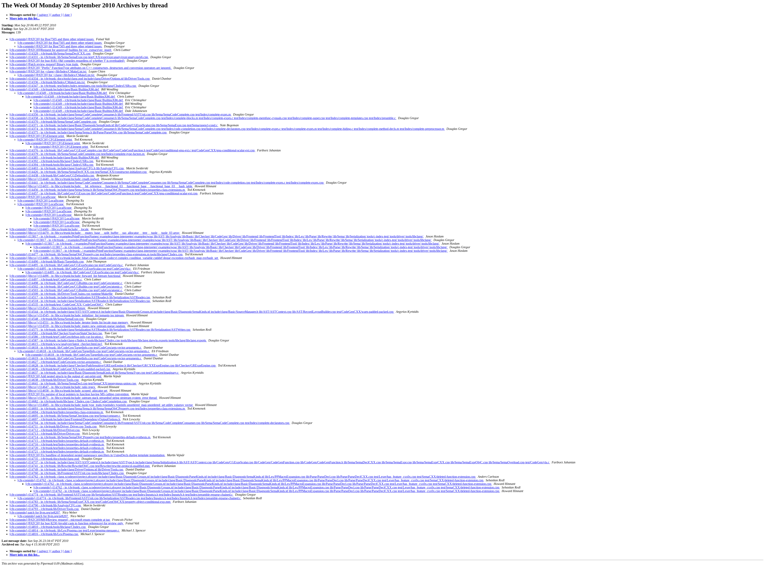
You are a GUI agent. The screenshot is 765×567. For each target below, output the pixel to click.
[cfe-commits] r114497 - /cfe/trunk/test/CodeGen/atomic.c (46, 279)
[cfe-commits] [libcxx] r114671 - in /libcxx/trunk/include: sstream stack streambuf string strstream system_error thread (84, 397)
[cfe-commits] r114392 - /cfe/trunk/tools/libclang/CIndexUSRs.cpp (52, 161)
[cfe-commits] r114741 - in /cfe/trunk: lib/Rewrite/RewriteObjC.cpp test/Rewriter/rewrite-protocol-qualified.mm (80, 466)
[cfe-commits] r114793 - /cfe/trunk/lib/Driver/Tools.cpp (44, 509)
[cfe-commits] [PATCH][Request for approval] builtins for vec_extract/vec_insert (61, 50)
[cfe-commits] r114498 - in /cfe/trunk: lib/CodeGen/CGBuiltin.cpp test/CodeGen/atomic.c (66, 283)
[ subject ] (43, 15)
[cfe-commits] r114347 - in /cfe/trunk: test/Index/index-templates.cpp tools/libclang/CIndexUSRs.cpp (73, 85)
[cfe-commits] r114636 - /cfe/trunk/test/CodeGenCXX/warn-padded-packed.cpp (60, 369)
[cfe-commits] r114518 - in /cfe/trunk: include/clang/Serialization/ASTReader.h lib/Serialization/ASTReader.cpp (80, 301)
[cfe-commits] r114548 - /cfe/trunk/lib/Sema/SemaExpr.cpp (47, 319)
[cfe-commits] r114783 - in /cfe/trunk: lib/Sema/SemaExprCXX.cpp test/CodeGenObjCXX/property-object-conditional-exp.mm (90, 501)
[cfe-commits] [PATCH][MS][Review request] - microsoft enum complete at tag (60, 519)
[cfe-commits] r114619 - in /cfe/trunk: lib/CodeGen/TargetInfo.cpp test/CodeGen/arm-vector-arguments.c (76, 358)
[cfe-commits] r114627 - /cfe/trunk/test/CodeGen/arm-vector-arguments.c (56, 362)
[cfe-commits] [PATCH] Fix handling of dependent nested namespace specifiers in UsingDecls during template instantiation (87, 455)
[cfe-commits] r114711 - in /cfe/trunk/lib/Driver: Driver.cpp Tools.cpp (53, 426)
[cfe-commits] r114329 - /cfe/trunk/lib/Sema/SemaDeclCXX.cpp (50, 53)
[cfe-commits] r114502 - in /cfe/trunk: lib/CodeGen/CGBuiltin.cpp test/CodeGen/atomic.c (66, 286)
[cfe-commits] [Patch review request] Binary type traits (44, 64)
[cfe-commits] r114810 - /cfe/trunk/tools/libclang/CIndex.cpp (48, 527)
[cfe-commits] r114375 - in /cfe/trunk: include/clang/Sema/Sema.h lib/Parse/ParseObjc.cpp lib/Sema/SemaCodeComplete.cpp (88, 132)
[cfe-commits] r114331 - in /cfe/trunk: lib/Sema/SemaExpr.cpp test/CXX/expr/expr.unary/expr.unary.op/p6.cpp (79, 57)
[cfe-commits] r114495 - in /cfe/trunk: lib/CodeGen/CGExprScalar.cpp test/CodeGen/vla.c (67, 265)
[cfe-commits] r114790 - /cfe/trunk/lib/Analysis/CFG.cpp (46, 505)
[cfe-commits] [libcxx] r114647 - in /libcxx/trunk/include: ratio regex (53, 387)
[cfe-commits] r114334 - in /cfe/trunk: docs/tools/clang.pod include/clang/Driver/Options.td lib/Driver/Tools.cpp (80, 78)
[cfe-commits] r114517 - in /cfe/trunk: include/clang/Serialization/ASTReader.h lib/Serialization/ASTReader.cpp (80, 297)
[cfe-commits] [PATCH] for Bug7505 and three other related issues (52, 39)
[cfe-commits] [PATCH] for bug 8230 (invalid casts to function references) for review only (67, 523)
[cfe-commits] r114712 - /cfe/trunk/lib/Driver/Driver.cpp (45, 430)
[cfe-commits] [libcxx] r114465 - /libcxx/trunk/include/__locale (49, 229)
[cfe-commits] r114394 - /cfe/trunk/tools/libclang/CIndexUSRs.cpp (52, 164)
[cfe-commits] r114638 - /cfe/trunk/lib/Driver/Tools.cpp (44, 380)
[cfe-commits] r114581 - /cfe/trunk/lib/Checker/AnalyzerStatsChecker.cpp (56, 333)
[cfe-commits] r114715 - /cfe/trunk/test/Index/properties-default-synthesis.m (57, 440)
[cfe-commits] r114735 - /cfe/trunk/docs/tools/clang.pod (45, 458)
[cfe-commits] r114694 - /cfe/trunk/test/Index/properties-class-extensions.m (57, 412)
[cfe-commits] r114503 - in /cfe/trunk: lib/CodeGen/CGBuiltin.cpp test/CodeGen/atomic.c (66, 290)
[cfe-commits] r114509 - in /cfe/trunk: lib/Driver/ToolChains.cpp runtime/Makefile (61, 293)
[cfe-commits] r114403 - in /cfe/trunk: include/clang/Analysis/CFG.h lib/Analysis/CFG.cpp (67, 168)
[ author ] (56, 15)
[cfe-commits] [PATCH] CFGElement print (37, 136)
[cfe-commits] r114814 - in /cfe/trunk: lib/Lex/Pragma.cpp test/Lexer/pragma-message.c (65, 530)
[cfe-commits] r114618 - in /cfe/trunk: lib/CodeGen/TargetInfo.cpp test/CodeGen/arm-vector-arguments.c (76, 347)
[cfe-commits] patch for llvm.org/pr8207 (35, 512)
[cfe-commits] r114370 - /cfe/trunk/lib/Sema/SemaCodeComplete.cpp (53, 121)
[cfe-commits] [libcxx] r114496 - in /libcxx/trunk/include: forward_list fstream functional (65, 276)
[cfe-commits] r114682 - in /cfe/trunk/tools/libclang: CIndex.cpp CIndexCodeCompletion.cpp (69, 401)
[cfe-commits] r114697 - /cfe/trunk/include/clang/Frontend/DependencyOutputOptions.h (65, 419)
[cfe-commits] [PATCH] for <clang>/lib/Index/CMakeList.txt (48, 71)
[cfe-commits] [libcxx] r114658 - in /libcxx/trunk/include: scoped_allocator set (59, 390)
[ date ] (67, 15)
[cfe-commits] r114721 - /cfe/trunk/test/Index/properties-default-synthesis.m (57, 451)
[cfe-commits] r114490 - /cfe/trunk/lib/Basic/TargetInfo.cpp (47, 261)
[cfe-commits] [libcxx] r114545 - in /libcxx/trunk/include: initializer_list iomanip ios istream (67, 315)
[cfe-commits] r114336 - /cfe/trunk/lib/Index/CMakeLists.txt (47, 82)
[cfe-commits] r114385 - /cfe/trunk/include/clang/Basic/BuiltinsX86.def (55, 157)
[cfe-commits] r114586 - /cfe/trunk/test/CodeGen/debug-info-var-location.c (57, 336)
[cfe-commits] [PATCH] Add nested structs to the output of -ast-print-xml (56, 376)
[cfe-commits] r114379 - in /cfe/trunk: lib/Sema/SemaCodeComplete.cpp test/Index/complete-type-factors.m (77, 154)
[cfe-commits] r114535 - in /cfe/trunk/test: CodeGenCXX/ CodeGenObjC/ (57, 304)
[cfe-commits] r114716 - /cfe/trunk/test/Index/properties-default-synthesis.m (57, 444)
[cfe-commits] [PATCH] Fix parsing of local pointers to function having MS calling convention (69, 394)
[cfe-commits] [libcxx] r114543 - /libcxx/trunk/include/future (48, 308)
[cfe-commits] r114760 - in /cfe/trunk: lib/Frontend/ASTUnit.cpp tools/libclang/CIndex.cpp (67, 473)
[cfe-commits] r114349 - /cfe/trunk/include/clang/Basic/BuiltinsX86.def (55, 89)
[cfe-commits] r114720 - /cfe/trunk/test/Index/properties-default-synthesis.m (57, 448)
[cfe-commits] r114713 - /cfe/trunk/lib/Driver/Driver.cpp (45, 433)
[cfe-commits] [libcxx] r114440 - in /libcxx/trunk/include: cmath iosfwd (55, 179)
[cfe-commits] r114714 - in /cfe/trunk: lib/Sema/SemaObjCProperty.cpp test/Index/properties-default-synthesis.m (80, 437)
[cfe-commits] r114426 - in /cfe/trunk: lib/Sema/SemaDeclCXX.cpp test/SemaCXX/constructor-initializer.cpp (78, 172)
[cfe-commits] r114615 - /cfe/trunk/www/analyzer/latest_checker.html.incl (56, 344)
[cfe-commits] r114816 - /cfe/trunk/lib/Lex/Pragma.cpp (44, 534)
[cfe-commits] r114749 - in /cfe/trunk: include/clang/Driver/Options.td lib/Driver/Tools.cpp (67, 469)
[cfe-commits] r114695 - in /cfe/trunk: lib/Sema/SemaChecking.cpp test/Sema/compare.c (65, 415)
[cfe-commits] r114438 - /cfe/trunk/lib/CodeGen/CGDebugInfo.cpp (52, 175)
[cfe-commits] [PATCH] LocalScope (33, 197)
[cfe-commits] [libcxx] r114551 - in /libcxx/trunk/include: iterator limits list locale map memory (69, 322)
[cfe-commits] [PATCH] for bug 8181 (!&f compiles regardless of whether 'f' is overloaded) (67, 60)
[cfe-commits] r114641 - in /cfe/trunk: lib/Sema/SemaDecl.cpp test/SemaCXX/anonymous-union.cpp (73, 383)
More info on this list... (25, 18)
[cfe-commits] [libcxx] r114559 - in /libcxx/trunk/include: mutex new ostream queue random (68, 326)
